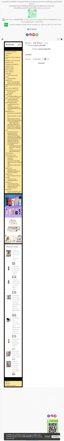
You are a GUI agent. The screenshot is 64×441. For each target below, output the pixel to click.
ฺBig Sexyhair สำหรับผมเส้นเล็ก (13, 171)
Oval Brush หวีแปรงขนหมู (12, 183)
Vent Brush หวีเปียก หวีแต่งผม (13, 185)
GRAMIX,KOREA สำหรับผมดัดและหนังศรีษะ (13, 85)
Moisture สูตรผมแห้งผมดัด (12, 140)
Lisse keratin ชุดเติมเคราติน (13, 124)
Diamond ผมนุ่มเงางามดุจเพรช (13, 125)
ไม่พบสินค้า (28, 55)
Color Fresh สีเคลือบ (11, 78)
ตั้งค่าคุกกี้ (47, 436)
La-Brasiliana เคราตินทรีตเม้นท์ (11, 64)
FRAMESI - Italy (8, 80)
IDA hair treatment (9, 153)
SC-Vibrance (10, 158)
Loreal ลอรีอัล (8, 73)
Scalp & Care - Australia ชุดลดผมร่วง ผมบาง (13, 58)
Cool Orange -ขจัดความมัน (13, 101)
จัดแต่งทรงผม (10, 93)
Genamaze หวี (8, 182)
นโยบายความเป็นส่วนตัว (37, 436)
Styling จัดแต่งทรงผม (11, 169)
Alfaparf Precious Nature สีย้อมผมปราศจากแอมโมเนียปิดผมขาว (14, 121)
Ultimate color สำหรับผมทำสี (13, 81)
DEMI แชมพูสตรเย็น (9, 70)
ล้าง (19, 45)
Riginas (7, 55)
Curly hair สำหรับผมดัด (12, 172)
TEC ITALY (7, 177)
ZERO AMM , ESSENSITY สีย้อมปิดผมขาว (14, 166)
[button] (57, 39)
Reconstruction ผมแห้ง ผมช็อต (13, 128)
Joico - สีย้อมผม (10, 144)
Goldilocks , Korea (9, 66)
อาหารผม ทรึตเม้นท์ (11, 91)
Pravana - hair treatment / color (14, 191)
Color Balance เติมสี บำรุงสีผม (13, 136)
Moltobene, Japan (9, 62)
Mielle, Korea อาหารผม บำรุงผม (12, 90)
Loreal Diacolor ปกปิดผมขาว (13, 107)
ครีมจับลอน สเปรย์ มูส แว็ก (10, 385)
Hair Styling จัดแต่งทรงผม (12, 131)
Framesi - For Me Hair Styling (13, 83)
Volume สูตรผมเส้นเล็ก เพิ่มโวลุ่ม (14, 138)
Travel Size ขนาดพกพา (12, 133)
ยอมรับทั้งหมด (56, 436)
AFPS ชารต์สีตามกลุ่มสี (14, 123)
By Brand (7, 381)
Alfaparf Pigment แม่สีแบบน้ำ (13, 118)
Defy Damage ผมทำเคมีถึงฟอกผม (14, 137)
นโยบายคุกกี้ (11, 438)
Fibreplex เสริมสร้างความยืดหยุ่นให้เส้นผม (14, 163)
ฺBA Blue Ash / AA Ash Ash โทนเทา (15, 148)
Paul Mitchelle (8, 53)
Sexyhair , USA (8, 168)
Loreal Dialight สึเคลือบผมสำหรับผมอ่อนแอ (14, 109)
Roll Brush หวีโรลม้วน (12, 188)
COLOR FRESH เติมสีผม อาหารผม (14, 96)
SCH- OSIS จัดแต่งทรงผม (12, 156)
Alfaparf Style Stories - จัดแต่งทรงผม (14, 116)
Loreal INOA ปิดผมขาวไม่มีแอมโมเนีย (13, 105)
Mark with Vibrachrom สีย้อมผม (13, 175)
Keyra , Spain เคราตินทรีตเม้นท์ (11, 88)
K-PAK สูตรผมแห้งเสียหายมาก (13, 141)
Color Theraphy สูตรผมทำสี (13, 143)
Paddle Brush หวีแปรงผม (12, 186)
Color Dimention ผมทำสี (12, 180)
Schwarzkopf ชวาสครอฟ (10, 155)
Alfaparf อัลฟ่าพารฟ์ (9, 111)
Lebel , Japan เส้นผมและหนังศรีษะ (12, 98)
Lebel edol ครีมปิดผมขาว (12, 99)
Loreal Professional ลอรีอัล (11, 102)
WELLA (6, 77)
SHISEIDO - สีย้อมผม (9, 68)
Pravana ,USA (8, 189)
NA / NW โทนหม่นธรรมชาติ (15, 150)
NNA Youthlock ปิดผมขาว (14, 151)
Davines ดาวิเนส (8, 174)
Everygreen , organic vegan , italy (12, 60)
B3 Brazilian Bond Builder (10, 51)
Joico (6, 130)
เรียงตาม (28, 59)
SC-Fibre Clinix (10, 159)
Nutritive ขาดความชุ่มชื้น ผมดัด (14, 127)
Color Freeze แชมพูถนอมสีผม (13, 160)
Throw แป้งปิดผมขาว (9, 71)
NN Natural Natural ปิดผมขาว (15, 145)
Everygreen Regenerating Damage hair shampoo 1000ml (16, 270)
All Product (7, 383)
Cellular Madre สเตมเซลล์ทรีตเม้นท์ (14, 114)
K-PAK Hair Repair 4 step (12, 134)
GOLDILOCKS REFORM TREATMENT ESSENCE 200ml (16, 343)
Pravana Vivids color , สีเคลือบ (13, 192)
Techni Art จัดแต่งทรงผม (12, 75)
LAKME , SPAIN (8, 94)
